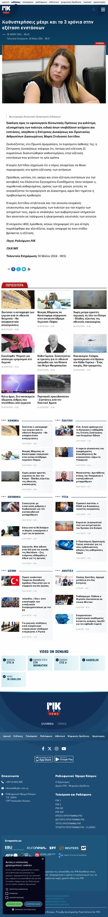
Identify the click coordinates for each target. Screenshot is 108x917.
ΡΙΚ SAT (59, 812)
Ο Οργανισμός (62, 782)
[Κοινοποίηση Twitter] (18, 269)
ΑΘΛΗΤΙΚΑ (67, 571)
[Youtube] (63, 749)
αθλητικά (54, 2)
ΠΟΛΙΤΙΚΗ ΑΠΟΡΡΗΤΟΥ (55, 899)
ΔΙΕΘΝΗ (12, 571)
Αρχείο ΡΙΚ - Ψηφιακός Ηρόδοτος (72, 786)
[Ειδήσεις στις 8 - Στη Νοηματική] (40, 663)
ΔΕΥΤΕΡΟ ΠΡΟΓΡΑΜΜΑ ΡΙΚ (69, 820)
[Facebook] (44, 749)
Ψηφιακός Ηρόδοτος (78, 736)
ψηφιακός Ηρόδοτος (71, 2)
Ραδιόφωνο (46, 736)
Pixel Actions (85, 912)
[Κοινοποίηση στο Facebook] (13, 269)
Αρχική (7, 736)
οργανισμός (99, 2)
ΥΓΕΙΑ (65, 497)
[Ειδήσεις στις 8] (13, 663)
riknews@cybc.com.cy (17, 788)
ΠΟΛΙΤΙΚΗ (67, 420)
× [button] (42, 859)
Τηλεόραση (31, 736)
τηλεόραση (27, 2)
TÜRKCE (62, 723)
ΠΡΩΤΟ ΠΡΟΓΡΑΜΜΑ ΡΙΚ (68, 816)
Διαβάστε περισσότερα (27, 884)
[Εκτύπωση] (28, 269)
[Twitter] (50, 749)
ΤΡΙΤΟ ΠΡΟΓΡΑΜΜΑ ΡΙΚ (68, 824)
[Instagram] (56, 749)
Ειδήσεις (18, 736)
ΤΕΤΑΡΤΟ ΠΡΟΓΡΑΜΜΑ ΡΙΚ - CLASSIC (75, 827)
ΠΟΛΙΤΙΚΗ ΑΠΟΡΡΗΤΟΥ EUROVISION (55, 905)
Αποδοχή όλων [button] (14, 904)
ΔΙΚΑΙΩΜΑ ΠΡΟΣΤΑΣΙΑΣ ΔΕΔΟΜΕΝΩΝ (55, 896)
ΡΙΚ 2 (58, 805)
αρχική (5, 2)
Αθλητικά (60, 736)
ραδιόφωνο (41, 2)
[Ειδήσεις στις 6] (66, 663)
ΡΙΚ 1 (58, 801)
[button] (7, 889)
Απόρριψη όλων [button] (33, 904)
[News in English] (13, 679)
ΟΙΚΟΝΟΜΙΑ (14, 497)
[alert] (24, 885)
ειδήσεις (15, 2)
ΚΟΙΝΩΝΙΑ (99, 43)
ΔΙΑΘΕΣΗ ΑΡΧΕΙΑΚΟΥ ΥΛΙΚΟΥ (55, 902)
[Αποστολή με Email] (24, 269)
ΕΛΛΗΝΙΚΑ (47, 723)
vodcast (87, 2)
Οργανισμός (98, 736)
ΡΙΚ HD (59, 808)
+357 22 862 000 (14, 782)
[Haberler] (92, 663)
